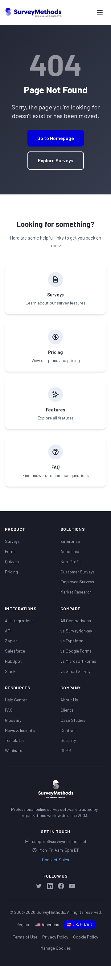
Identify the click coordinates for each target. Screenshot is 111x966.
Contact (68, 730)
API (8, 630)
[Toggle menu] (100, 12)
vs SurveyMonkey (76, 630)
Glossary (13, 720)
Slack (10, 671)
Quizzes (12, 561)
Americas (50, 924)
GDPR (65, 750)
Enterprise (70, 541)
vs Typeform (71, 640)
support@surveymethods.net (59, 841)
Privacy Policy (55, 936)
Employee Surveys (77, 581)
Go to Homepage (55, 138)
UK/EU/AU (82, 924)
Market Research (76, 591)
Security (68, 740)
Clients (66, 710)
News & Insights (20, 730)
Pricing (11, 571)
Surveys (12, 541)
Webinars (13, 750)
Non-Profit (70, 561)
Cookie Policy (85, 936)
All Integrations (19, 620)
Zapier (11, 640)
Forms (11, 551)
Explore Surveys (55, 160)
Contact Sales (55, 859)
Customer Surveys (77, 571)
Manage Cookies (55, 948)
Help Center (16, 699)
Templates (15, 740)
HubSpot (13, 661)
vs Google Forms (76, 650)
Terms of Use (25, 936)
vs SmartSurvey (75, 671)
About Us (69, 699)
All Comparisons (75, 620)
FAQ (9, 710)
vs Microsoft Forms (78, 661)
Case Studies (72, 720)
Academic (69, 551)
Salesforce (15, 650)
